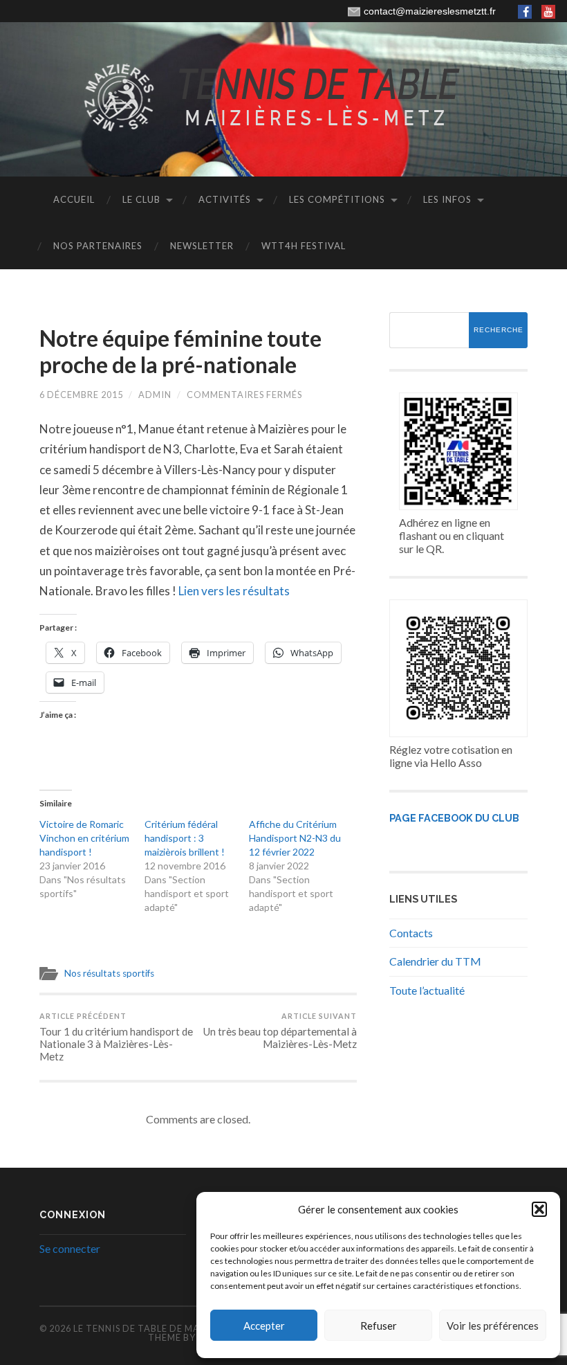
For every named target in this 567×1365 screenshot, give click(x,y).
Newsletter (202, 245)
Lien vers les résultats (234, 591)
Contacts (411, 932)
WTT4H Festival (303, 245)
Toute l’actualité (427, 990)
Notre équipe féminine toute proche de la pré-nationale (180, 351)
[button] (539, 1209)
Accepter (264, 1325)
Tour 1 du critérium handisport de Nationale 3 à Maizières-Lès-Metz (116, 1037)
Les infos (447, 199)
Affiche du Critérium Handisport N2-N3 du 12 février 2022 (295, 838)
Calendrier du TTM (435, 961)
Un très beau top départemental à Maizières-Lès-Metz (280, 1030)
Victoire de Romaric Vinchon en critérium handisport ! (84, 838)
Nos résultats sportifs (109, 973)
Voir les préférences (493, 1325)
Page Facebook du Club (454, 818)
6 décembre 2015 (81, 394)
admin (154, 394)
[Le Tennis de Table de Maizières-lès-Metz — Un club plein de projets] (283, 98)
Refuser (378, 1325)
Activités (224, 199)
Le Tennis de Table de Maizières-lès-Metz (179, 1328)
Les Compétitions (337, 199)
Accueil (74, 199)
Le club (141, 199)
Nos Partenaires (97, 245)
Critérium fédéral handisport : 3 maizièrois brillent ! (185, 838)
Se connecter (69, 1248)
